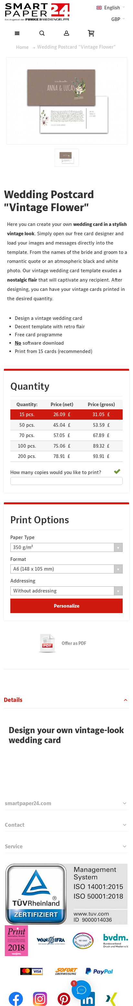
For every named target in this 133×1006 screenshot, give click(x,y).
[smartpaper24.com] (37, 12)
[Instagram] (40, 991)
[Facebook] (16, 991)
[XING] (111, 991)
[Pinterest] (64, 991)
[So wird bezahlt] (66, 960)
